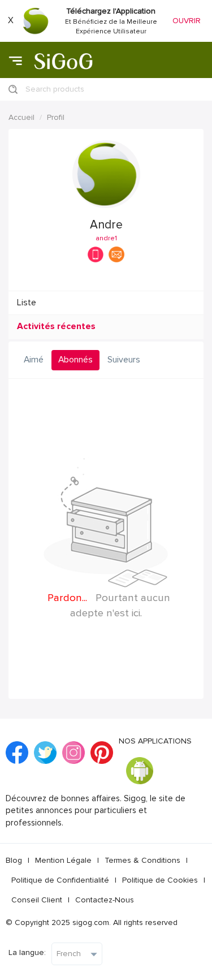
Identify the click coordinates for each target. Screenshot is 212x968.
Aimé (34, 360)
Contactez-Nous (104, 900)
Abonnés (75, 360)
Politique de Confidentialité (60, 880)
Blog (14, 860)
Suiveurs (123, 360)
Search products (54, 89)
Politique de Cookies (160, 880)
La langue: (27, 952)
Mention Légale (63, 860)
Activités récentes (56, 326)
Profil (55, 117)
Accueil (21, 117)
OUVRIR (186, 20)
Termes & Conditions (142, 860)
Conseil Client (36, 900)
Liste (26, 302)
